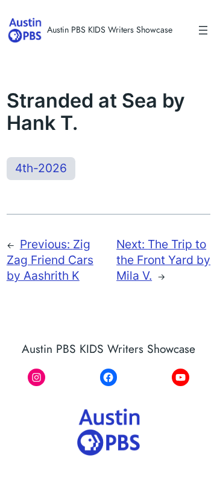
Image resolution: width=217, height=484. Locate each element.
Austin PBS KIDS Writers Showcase (109, 30)
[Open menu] (203, 30)
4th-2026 (41, 168)
